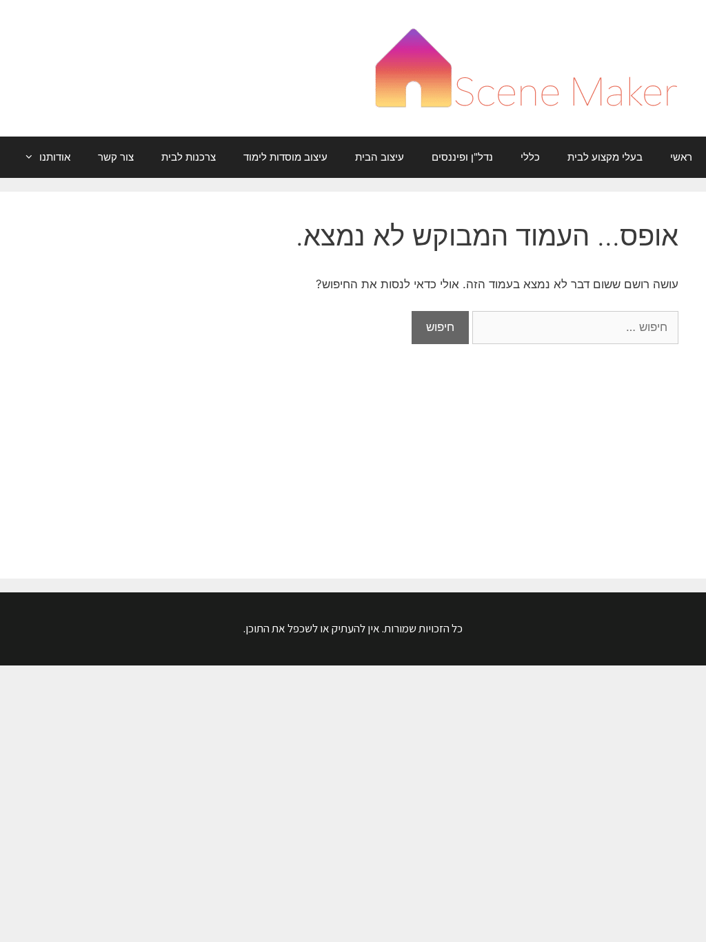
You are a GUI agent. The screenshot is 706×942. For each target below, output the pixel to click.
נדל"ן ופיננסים (462, 156)
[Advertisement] (353, 447)
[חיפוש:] (573, 327)
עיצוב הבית (379, 156)
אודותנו (54, 156)
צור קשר (116, 156)
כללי (530, 156)
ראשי (681, 156)
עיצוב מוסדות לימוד (285, 156)
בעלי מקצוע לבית (605, 156)
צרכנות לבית (188, 156)
